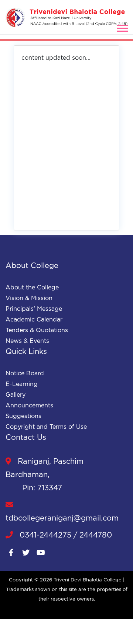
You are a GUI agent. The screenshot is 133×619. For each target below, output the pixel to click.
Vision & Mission (29, 298)
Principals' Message (34, 308)
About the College (32, 287)
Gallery (15, 394)
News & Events (27, 340)
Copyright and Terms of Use (46, 426)
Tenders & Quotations (37, 330)
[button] (121, 27)
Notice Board (25, 373)
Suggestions (23, 416)
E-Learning (22, 383)
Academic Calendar (34, 319)
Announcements (29, 405)
